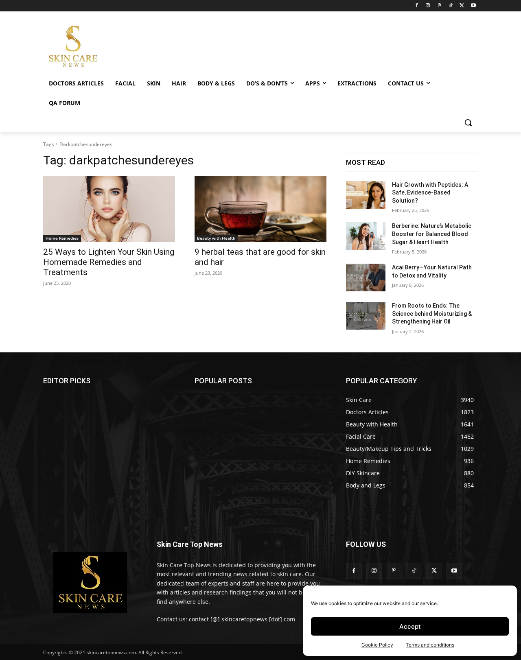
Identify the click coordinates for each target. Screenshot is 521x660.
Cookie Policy (377, 645)
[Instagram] (428, 6)
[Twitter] (461, 6)
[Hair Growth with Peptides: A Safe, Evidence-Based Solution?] (365, 195)
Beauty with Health (216, 238)
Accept (410, 626)
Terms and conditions (430, 645)
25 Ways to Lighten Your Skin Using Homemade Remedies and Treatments (108, 262)
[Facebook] (416, 6)
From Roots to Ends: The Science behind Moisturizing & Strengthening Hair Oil (432, 313)
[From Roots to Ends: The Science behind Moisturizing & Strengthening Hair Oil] (365, 316)
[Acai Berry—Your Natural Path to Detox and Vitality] (365, 277)
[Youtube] (473, 6)
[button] (468, 122)
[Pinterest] (439, 6)
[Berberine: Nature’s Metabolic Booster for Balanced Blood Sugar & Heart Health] (365, 236)
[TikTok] (450, 6)
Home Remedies (62, 238)
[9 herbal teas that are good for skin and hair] (260, 209)
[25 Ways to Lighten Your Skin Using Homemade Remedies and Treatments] (109, 209)
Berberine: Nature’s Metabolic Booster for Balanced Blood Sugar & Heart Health (431, 234)
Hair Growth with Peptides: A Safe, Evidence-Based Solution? (430, 192)
